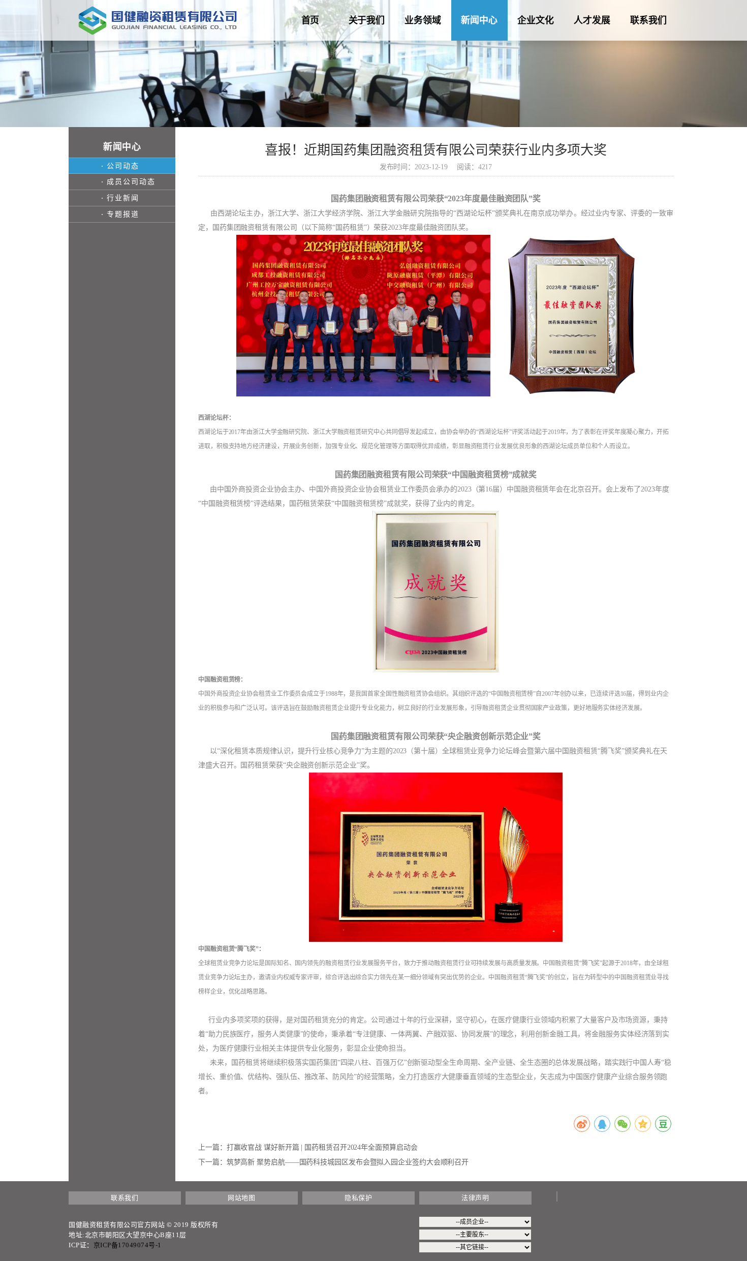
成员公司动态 (131, 182)
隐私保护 (358, 1198)
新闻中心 (479, 20)
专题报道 (123, 214)
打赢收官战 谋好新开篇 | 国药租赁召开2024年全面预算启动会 (322, 1147)
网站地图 (241, 1198)
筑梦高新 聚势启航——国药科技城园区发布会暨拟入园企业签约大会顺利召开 (348, 1162)
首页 (310, 20)
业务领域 (422, 20)
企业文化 (535, 20)
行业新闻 (123, 198)
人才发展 (592, 20)
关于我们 (367, 20)
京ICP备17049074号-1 (128, 1245)
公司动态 (123, 166)
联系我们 (648, 20)
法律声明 (475, 1198)
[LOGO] (157, 20)
